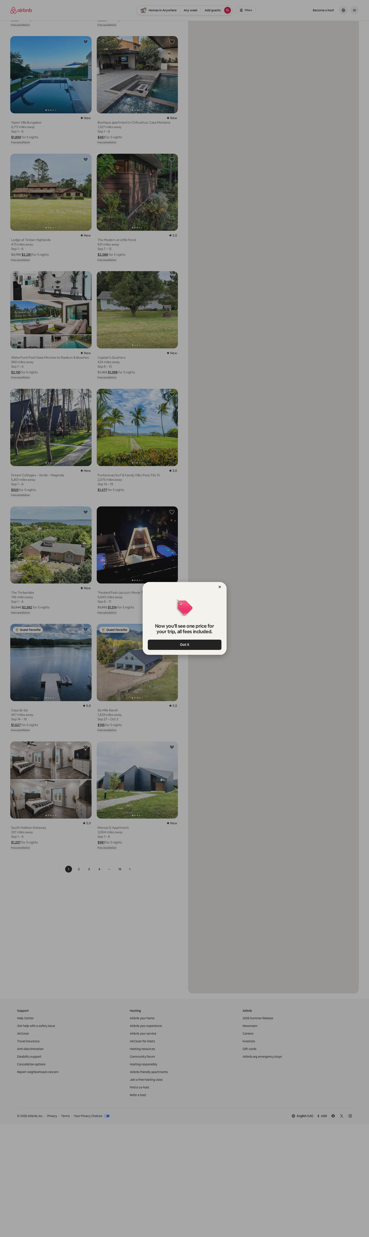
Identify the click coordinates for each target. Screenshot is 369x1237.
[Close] (219, 587)
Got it (184, 644)
